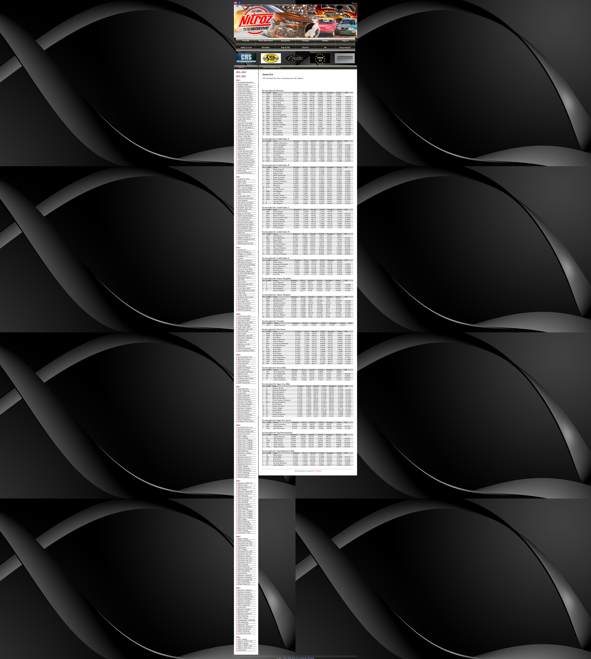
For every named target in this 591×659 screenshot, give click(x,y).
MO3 (239, 194)
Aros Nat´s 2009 (243, 320)
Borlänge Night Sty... (245, 209)
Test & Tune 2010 (244, 303)
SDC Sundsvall (243, 500)
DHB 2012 (241, 149)
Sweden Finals (243, 84)
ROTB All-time (242, 211)
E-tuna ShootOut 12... (246, 106)
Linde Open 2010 (244, 288)
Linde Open (242, 365)
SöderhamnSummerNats (246, 265)
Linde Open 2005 (244, 532)
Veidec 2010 (242, 295)
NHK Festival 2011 (244, 192)
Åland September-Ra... (246, 596)
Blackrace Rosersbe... (245, 414)
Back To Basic (243, 299)
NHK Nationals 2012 (245, 125)
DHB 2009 (241, 346)
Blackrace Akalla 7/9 (245, 483)
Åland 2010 (242, 282)
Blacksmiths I (242, 275)
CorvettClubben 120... (245, 166)
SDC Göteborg (243, 438)
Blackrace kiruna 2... (245, 487)
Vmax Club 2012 (244, 89)
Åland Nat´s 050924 (245, 528)
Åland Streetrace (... (245, 419)
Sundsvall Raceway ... (245, 173)
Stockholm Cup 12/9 (245, 545)
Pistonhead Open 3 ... (246, 114)
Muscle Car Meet (244, 305)
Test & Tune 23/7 (244, 434)
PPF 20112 (242, 121)
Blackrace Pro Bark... (245, 402)
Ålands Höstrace (243, 412)
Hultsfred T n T (243, 256)
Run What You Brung (245, 202)
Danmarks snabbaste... (246, 372)
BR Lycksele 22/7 (244, 406)
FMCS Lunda (242, 485)
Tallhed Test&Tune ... (245, 157)
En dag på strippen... (245, 138)
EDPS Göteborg (243, 370)
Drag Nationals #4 (244, 147)
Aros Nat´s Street (244, 220)
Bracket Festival (243, 474)
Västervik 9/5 (242, 573)
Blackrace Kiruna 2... (245, 359)
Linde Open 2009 (244, 327)
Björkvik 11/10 (243, 374)
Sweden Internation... (245, 142)
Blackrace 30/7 (243, 611)
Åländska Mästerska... (245, 185)
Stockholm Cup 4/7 (244, 562)
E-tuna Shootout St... (245, 95)
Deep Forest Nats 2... (245, 526)
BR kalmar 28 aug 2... (245, 262)
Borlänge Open (243, 340)
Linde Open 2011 (244, 196)
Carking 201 (242, 249)
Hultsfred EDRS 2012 (245, 110)
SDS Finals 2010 (244, 267)
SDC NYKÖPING (244, 571)
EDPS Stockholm (244, 382)
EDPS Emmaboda (244, 310)
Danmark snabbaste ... (246, 404)
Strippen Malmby (244, 325)
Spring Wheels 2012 (245, 153)
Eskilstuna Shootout (245, 140)
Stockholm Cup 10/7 (245, 560)
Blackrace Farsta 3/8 (245, 491)
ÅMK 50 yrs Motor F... (245, 132)
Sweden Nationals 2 (245, 205)
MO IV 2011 (242, 183)
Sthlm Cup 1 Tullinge (245, 446)
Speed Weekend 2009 (246, 350)
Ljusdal (240, 258)
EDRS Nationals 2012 (245, 164)
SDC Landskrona (244, 605)
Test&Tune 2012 (244, 179)
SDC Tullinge (242, 436)
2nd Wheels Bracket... (245, 308)
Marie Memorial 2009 (245, 322)
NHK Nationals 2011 (245, 226)
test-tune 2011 (243, 241)
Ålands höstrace (243, 376)
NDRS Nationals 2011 (245, 243)
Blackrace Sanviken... (245, 594)
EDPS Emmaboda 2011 (246, 239)
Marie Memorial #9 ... (245, 108)
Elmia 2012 (242, 170)
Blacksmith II (242, 286)
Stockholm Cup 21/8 (245, 551)
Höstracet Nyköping (245, 598)
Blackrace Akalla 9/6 (245, 569)
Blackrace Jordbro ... (245, 556)
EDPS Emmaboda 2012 (246, 162)
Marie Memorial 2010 (245, 284)
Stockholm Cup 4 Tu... (246, 427)
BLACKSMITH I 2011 (245, 228)
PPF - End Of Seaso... (246, 187)
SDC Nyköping (243, 622)
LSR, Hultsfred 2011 (245, 217)
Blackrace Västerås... (245, 575)
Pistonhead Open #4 (245, 99)
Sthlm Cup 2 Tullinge (245, 444)
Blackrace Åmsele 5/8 (245, 431)
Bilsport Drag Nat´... (245, 584)
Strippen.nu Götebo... (245, 254)
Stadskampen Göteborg (246, 620)
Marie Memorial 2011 (245, 189)
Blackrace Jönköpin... (245, 506)
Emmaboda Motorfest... (246, 82)
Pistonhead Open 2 (245, 145)
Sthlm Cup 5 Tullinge (245, 440)
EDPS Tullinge (243, 466)
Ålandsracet (242, 547)
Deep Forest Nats (244, 318)
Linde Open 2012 (244, 119)
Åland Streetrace (244, 361)
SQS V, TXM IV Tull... (245, 646)
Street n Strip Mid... (244, 136)
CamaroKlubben (243, 380)
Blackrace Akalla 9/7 (245, 614)
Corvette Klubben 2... (245, 235)
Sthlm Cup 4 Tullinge (245, 449)
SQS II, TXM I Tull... (245, 648)
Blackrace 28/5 (243, 624)
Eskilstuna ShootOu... (245, 86)
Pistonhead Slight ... (245, 91)
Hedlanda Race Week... (246, 224)
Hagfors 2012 (242, 129)
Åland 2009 (242, 333)
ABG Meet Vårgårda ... (246, 338)
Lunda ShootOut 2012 (246, 160)
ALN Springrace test (245, 357)
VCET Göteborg (243, 391)
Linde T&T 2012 (243, 168)
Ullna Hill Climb (243, 502)
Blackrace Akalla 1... (245, 504)
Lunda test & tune (244, 633)
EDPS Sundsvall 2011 (245, 215)
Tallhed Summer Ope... (246, 198)
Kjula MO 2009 (243, 331)
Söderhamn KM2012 (245, 93)
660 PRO (241, 280)
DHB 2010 (241, 293)
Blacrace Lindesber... (245, 260)
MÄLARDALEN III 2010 (246, 290)
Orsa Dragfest (243, 200)
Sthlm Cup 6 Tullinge (245, 515)
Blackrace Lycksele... (245, 408)
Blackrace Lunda (244, 344)
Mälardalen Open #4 (245, 329)
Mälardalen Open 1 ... (245, 277)
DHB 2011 (241, 233)
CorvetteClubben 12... (245, 101)
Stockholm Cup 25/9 (245, 543)
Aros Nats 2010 (243, 301)
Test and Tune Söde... (246, 123)
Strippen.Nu (242, 342)
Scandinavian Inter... (245, 104)
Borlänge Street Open (245, 134)
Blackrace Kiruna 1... (245, 457)
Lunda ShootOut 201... (246, 151)
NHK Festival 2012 (244, 112)
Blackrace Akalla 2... (245, 410)
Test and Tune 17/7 (245, 498)
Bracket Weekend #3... (246, 222)
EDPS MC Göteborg (245, 626)
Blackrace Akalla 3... (245, 417)
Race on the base (244, 213)
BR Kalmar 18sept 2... (245, 271)
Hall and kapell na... (245, 252)
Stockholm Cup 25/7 (245, 558)
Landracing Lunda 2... (246, 117)
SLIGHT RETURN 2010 (246, 273)
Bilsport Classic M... (244, 237)
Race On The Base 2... (246, 127)
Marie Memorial (243, 363)
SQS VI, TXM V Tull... (245, 641)
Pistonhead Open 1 (245, 155)
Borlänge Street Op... (245, 207)
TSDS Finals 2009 (244, 316)
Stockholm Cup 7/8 (244, 554)
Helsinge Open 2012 (245, 97)
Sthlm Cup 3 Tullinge (245, 442)
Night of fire (242, 181)
